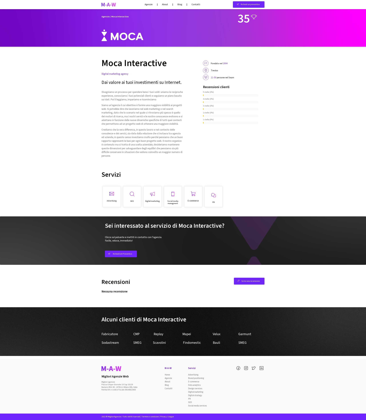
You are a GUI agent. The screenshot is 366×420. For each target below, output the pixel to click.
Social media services (197, 405)
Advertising (193, 374)
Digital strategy (195, 395)
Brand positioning (196, 378)
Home (167, 374)
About (165, 4)
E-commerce (193, 381)
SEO (190, 402)
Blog (179, 4)
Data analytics (194, 385)
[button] (248, 4)
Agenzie (149, 4)
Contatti (196, 4)
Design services (195, 388)
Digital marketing (195, 391)
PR (189, 398)
